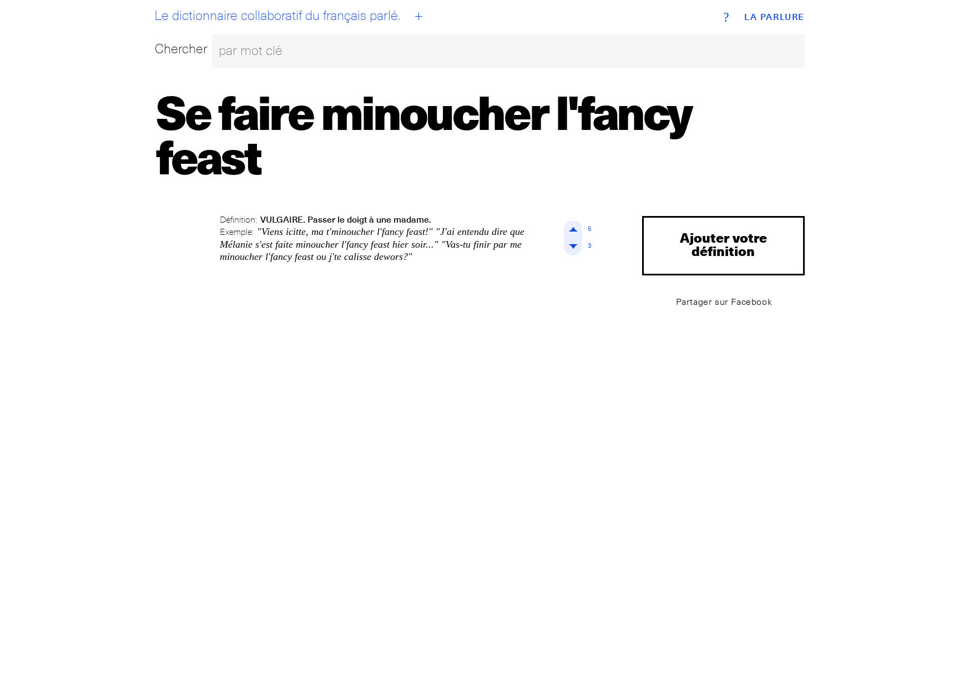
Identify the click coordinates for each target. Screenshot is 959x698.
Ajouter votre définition (723, 244)
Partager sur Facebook (724, 302)
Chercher (181, 49)
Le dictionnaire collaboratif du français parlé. (277, 15)
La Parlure (774, 17)
